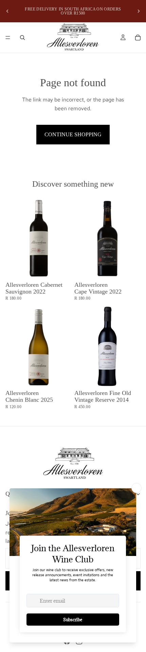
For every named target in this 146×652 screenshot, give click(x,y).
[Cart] (137, 37)
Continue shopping (73, 134)
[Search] (22, 37)
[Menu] (8, 37)
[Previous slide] (7, 11)
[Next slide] (138, 11)
